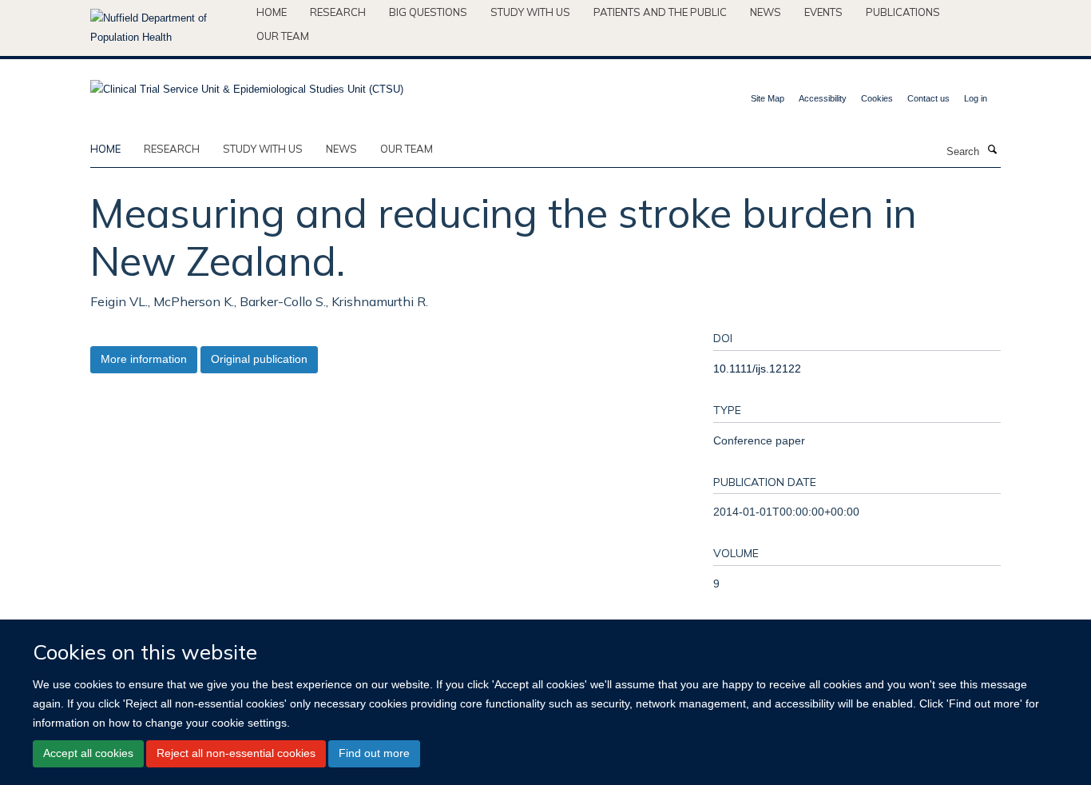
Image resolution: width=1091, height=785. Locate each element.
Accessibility (823, 98)
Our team (282, 36)
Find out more (374, 753)
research (172, 148)
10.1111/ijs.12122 (757, 368)
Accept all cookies (88, 753)
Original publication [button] (259, 359)
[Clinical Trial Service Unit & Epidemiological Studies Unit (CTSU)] (246, 84)
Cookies (877, 98)
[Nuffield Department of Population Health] (167, 28)
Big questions (428, 12)
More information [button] (144, 359)
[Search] (992, 150)
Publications (903, 12)
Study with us (530, 12)
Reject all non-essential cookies (236, 753)
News (765, 12)
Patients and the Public (660, 12)
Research (338, 12)
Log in (975, 98)
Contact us (928, 98)
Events (823, 12)
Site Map (767, 98)
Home (271, 12)
